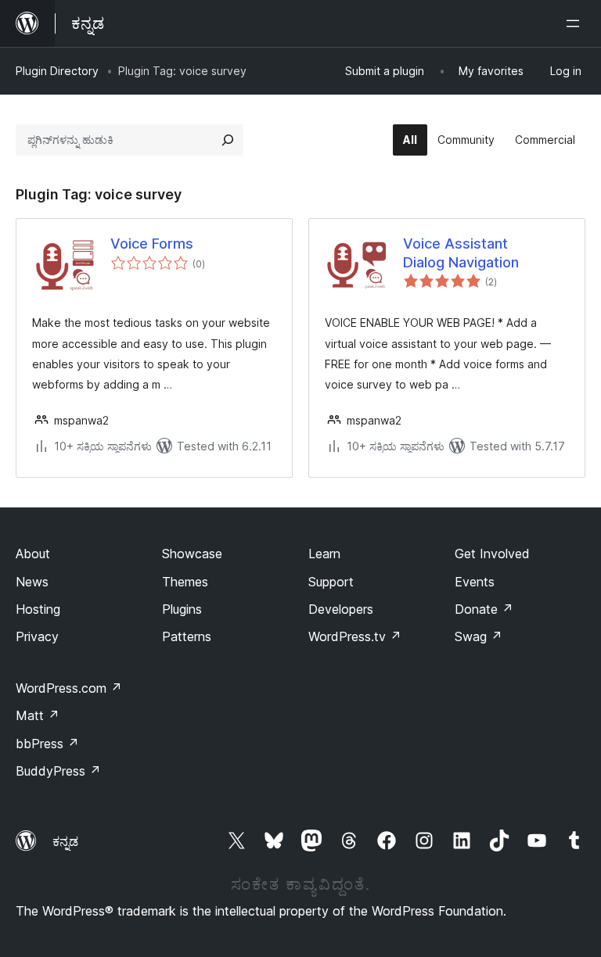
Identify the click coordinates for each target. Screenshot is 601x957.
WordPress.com (69, 688)
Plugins (182, 609)
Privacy (37, 636)
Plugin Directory (57, 70)
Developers (340, 609)
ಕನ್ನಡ (65, 841)
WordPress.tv (354, 636)
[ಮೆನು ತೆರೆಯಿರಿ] (576, 23)
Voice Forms (151, 243)
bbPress (47, 743)
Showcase (192, 553)
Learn (324, 553)
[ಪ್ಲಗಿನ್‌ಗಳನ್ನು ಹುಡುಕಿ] (227, 140)
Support (331, 582)
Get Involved (492, 553)
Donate (484, 609)
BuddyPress (58, 771)
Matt (37, 715)
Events (475, 582)
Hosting (38, 609)
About (33, 553)
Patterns (186, 636)
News (32, 582)
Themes (185, 582)
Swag (478, 636)
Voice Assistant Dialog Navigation (461, 252)
